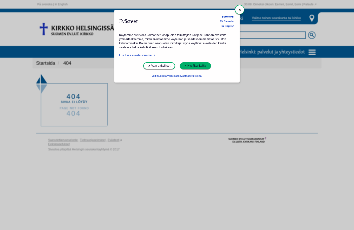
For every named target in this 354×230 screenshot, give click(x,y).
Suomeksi (228, 16)
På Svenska (227, 21)
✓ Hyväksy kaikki (195, 65)
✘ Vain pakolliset (159, 65)
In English (228, 26)
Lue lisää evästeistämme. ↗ (137, 55)
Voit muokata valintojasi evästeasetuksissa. (177, 75)
